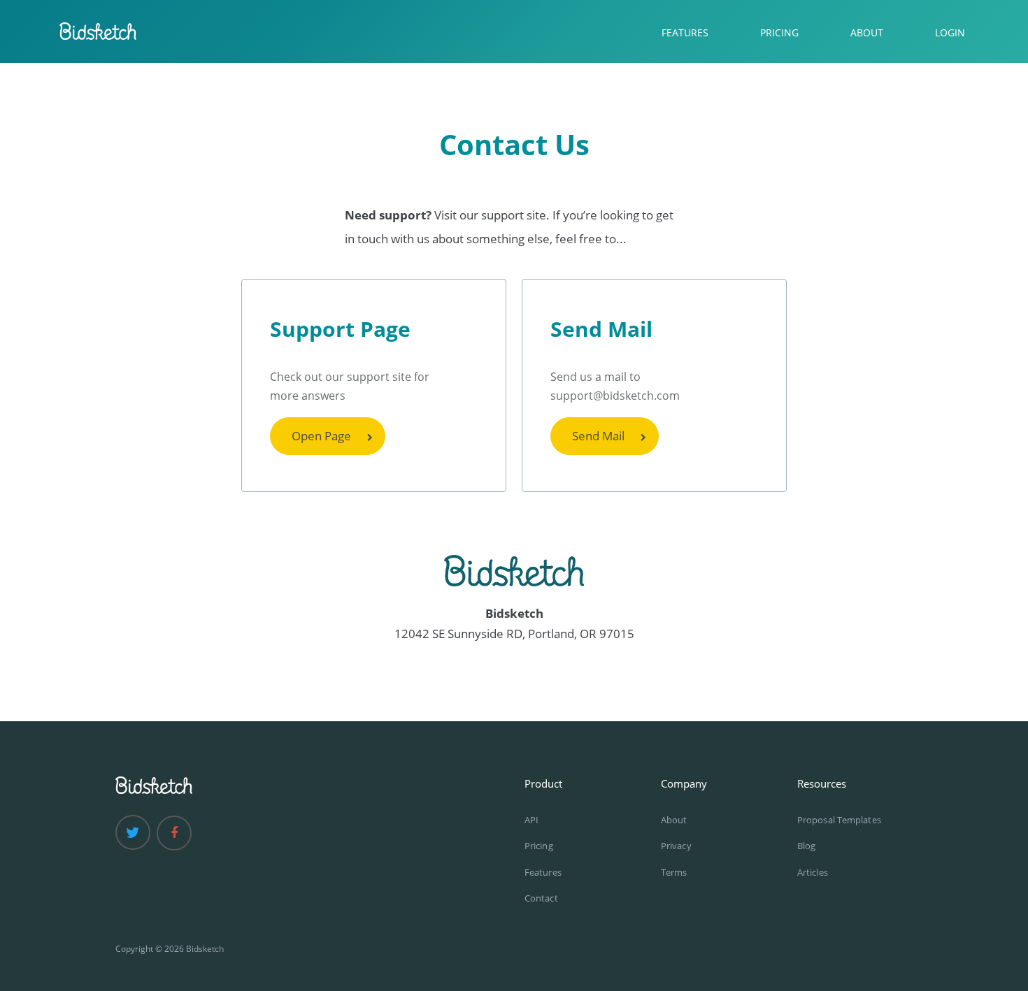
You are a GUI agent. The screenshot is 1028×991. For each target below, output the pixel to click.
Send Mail (598, 436)
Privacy (676, 845)
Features (543, 872)
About (674, 819)
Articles (812, 872)
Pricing (538, 845)
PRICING (779, 32)
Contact (541, 898)
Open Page (321, 436)
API (531, 819)
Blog (806, 845)
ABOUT (866, 32)
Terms (674, 872)
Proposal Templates (839, 819)
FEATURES (685, 32)
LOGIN (950, 32)
